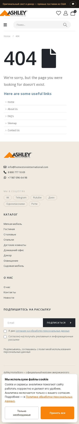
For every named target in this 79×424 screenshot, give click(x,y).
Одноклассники (15, 203)
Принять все (57, 412)
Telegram (21, 197)
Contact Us (14, 130)
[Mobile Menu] (5, 25)
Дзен (51, 197)
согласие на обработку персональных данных (42, 330)
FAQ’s (11, 116)
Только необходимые (22, 412)
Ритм (34, 203)
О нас (8, 277)
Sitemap (12, 123)
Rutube (37, 197)
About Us (13, 109)
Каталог (11, 214)
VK (7, 197)
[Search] (65, 25)
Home (11, 101)
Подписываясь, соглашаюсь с (21, 349)
